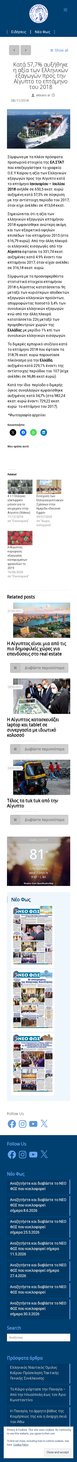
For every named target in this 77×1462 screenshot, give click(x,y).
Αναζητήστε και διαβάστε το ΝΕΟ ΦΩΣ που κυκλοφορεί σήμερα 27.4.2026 (38, 1270)
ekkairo (41, 95)
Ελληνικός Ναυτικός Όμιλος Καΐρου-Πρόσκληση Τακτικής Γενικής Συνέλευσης (34, 1372)
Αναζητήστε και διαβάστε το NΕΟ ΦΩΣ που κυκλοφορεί (38, 1186)
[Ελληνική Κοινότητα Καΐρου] (39, 13)
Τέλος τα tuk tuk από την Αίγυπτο (32, 803)
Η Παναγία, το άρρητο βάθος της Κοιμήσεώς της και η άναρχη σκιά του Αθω (38, 1416)
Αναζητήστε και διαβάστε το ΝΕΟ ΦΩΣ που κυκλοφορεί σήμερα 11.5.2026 (38, 1248)
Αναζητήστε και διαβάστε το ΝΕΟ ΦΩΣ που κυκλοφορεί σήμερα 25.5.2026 (38, 1226)
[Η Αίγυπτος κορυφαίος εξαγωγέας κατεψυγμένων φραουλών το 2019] (20, 538)
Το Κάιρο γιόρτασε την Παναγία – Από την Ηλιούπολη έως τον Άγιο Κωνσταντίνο (38, 1394)
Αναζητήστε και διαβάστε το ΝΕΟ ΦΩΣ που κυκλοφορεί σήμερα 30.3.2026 (38, 1308)
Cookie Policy (21, 1444)
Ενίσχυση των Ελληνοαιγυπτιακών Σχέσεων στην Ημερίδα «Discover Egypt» (50, 504)
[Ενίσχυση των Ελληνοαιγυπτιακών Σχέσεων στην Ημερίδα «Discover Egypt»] (49, 487)
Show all (61, 50)
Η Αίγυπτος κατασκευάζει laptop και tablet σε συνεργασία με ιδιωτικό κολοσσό (33, 727)
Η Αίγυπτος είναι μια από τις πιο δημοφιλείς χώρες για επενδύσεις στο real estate (36, 649)
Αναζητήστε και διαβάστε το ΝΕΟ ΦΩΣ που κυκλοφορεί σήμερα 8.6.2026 (38, 1205)
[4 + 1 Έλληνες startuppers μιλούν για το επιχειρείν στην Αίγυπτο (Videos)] (20, 487)
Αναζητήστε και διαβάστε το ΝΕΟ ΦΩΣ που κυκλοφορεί (38, 1289)
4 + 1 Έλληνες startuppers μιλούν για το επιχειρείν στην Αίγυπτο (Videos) (19, 504)
